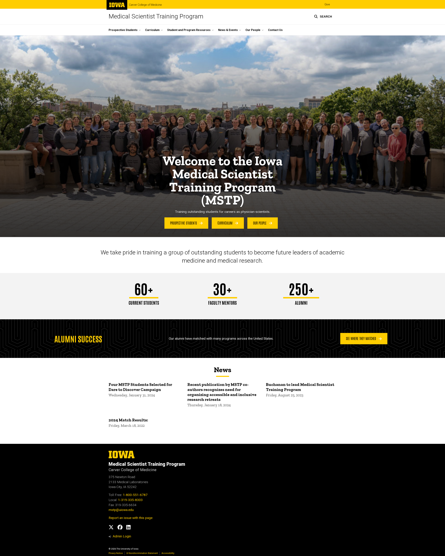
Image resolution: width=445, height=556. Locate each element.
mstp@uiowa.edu (121, 510)
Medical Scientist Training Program (156, 16)
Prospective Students (184, 223)
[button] (323, 16)
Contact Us (275, 30)
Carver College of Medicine (145, 4)
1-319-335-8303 (130, 500)
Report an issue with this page (130, 518)
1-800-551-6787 (135, 495)
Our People (260, 223)
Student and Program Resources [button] (189, 30)
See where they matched (361, 338)
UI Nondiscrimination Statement (142, 553)
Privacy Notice (116, 553)
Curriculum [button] (152, 30)
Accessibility (167, 553)
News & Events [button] (228, 30)
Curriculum (225, 223)
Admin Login (122, 536)
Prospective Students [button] (123, 30)
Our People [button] (252, 30)
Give (327, 4)
